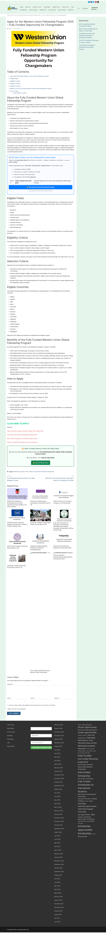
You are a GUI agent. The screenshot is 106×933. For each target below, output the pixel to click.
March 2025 (57, 764)
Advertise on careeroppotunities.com (18, 2)
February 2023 (58, 853)
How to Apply (14, 91)
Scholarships (11, 746)
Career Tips (10, 725)
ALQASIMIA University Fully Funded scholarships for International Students (87, 35)
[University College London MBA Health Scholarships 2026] (40, 515)
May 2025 (57, 757)
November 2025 (59, 735)
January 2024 (58, 814)
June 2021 (57, 921)
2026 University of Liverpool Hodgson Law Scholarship (62, 502)
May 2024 (57, 800)
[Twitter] (93, 2)
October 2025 (58, 739)
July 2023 (57, 835)
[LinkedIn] (89, 2)
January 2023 (58, 857)
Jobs (8, 742)
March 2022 (57, 893)
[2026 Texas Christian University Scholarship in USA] (17, 539)
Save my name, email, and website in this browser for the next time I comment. (32, 705)
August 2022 (58, 875)
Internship (82, 804)
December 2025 (59, 732)
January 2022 (58, 900)
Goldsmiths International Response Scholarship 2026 (62, 547)
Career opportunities (87, 732)
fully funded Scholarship (84, 774)
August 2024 (58, 789)
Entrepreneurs (82, 738)
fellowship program (19, 471)
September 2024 (59, 785)
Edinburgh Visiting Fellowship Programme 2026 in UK (16, 566)
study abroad (82, 836)
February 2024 (58, 810)
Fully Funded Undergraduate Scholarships (87, 795)
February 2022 (58, 896)
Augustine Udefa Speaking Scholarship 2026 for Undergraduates (38, 547)
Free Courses (11, 732)
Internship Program (85, 809)
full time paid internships (84, 753)
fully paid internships (84, 798)
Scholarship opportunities (85, 828)
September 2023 (59, 828)
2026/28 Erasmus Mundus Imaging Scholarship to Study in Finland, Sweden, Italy (17, 524)
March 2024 (57, 807)
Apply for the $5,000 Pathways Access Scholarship (22, 442)
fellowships (82, 749)
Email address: (35, 740)
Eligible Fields (14, 78)
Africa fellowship (86, 725)
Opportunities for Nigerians (86, 819)
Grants (91, 801)
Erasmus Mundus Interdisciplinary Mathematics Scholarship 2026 (62, 557)
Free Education (81, 751)
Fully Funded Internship (85, 764)
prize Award (90, 821)
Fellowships (17, 28)
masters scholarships (84, 817)
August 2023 (58, 832)
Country (33, 733)
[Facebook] (91, 2)
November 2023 (59, 821)
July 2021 (57, 918)
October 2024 (58, 782)
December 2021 (59, 903)
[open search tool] (78, 8)
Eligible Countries (15, 86)
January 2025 (58, 771)
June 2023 (57, 839)
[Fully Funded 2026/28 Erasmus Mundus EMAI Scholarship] (40, 611)
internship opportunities (87, 806)
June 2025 (57, 753)
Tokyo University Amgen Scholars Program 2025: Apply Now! (25, 431)
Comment (10, 684)
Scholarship (80, 823)
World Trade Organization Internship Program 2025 (22, 438)
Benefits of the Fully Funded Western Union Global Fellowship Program (31, 88)
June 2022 (57, 882)
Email (33, 698)
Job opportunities (84, 815)
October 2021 (58, 911)
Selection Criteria (15, 83)
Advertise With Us (95, 8)
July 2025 (57, 750)
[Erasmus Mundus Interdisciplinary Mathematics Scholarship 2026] (63, 553)
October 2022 (58, 868)
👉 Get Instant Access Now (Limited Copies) (40, 187)
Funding (94, 798)
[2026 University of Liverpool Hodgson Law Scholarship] (63, 494)
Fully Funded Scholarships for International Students (86, 786)
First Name (34, 726)
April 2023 (57, 846)
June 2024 (57, 796)
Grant (86, 801)
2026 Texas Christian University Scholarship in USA (17, 547)
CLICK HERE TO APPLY (20, 93)
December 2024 (59, 775)
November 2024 (59, 778)
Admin (9, 28)
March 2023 (57, 850)
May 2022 (57, 886)
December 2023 (59, 818)
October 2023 (58, 825)
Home (8, 15)
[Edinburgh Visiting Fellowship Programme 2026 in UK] (17, 558)
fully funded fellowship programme (44, 471)
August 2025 (58, 746)
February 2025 (58, 767)
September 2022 (59, 871)
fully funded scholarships (85, 778)
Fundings (9, 735)
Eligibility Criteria (15, 81)
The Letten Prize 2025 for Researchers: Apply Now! (22, 434)
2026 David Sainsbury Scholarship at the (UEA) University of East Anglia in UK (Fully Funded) (16, 503)
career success (82, 735)
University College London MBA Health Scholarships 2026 (40, 523)
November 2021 (59, 907)
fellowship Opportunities (87, 743)
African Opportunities (87, 727)
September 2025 (59, 742)
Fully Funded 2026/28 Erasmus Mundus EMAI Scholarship (40, 671)
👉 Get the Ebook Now (40, 463)
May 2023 (57, 843)
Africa (79, 725)
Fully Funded (29, 471)
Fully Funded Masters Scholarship (85, 768)
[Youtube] (96, 2)
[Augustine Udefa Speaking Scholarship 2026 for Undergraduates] (40, 539)
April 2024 (57, 803)
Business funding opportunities (87, 730)
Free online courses (91, 751)
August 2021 (58, 914)
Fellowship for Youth (85, 740)
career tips (91, 735)
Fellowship (91, 738)
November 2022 (59, 864)
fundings (81, 801)
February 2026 (58, 725)
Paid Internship (82, 821)
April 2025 (57, 760)
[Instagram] (98, 2)
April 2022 (57, 889)
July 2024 (57, 793)
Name (9, 698)
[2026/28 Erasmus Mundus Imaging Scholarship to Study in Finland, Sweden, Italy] (17, 515)
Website (56, 698)
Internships (10, 739)
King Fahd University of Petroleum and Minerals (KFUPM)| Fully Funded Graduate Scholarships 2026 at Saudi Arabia (63, 526)
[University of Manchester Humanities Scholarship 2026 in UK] (40, 494)
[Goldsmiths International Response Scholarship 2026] (63, 539)
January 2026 (58, 728)
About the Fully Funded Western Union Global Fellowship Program (29, 76)
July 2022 (57, 878)
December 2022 (59, 861)
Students (94, 833)
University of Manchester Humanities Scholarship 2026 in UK (40, 503)
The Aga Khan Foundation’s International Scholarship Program (87, 47)
